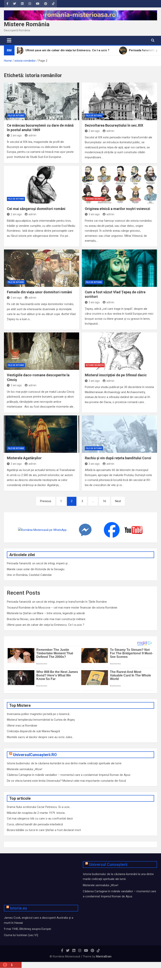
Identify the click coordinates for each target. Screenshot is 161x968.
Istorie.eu (18, 908)
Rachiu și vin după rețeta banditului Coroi (118, 458)
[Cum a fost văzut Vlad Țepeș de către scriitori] (119, 268)
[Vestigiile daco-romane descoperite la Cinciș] (41, 351)
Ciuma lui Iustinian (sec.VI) (21, 935)
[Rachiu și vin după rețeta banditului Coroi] (119, 434)
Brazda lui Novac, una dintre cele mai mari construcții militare (46, 619)
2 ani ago (16, 135)
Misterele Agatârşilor (24, 458)
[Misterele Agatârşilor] (41, 434)
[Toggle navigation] (9, 40)
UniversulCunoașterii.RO (35, 754)
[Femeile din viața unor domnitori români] (41, 268)
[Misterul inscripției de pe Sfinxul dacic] (119, 351)
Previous (45, 501)
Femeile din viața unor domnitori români (39, 292)
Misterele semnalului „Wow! (24, 769)
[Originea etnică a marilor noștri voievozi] (119, 185)
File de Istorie (16, 115)
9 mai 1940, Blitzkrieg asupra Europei (27, 929)
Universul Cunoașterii (108, 864)
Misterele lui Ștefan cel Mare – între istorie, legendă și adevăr (46, 613)
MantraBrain (104, 956)
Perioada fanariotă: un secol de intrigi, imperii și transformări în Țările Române (57, 601)
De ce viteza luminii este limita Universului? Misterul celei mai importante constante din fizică (66, 781)
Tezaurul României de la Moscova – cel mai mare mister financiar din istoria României (62, 607)
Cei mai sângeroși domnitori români (36, 209)
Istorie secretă (95, 199)
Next (118, 501)
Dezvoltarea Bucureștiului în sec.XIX (114, 125)
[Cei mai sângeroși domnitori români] (41, 185)
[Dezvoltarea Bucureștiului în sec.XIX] (119, 101)
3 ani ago (94, 214)
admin (32, 135)
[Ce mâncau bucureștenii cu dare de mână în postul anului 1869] (41, 101)
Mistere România (26, 24)
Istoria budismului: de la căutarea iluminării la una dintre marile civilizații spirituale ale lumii (64, 763)
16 (104, 501)
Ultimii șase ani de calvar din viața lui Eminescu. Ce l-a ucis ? (45, 625)
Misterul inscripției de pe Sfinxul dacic (116, 375)
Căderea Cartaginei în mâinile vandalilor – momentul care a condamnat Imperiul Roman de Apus (68, 775)
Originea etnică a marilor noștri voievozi (117, 209)
